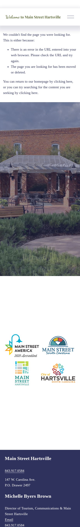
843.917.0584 (14, 471)
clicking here (63, 81)
